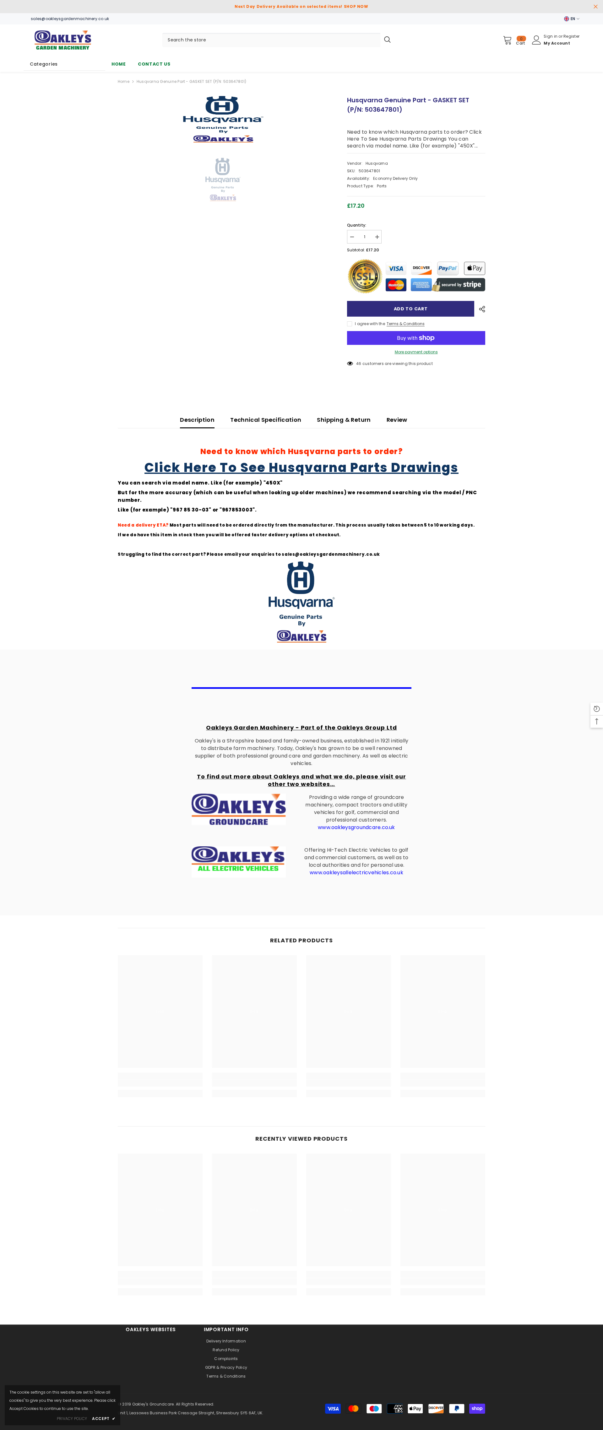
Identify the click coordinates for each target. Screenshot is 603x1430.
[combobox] (271, 40)
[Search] (278, 40)
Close (595, 6)
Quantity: (356, 225)
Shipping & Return (344, 420)
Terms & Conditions (406, 323)
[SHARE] (479, 309)
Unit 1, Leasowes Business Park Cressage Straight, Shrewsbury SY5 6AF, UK (190, 1413)
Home (123, 81)
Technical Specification (265, 420)
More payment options (416, 352)
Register (571, 36)
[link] (160, 1083)
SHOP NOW (356, 6)
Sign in (551, 36)
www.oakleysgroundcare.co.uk (356, 827)
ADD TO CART (411, 309)
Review (397, 420)
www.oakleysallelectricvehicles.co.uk (356, 872)
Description (197, 420)
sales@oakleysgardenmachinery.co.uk (331, 554)
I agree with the (370, 323)
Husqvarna (377, 163)
